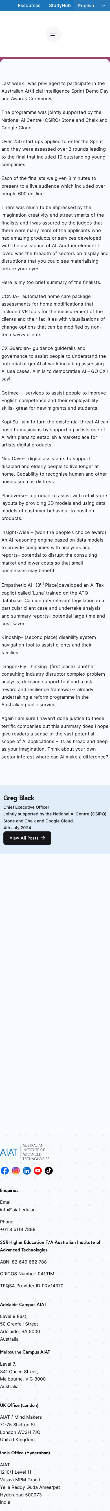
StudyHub (60, 5)
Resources (29, 5)
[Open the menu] (53, 34)
